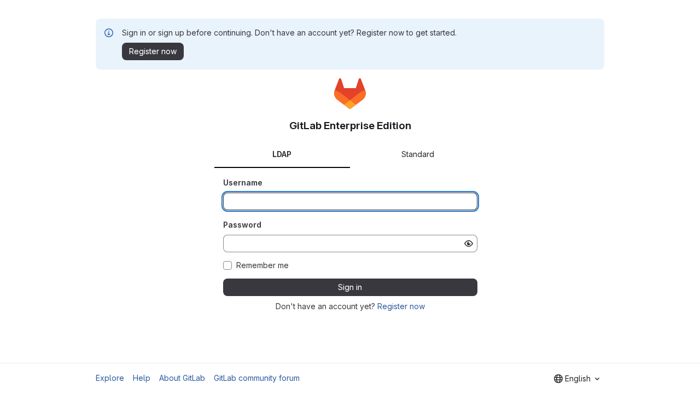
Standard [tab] (417, 154)
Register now (401, 306)
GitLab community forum (257, 378)
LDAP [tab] (281, 154)
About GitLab (182, 378)
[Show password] (468, 243)
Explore (110, 378)
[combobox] (576, 378)
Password (242, 224)
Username (242, 182)
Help (141, 378)
